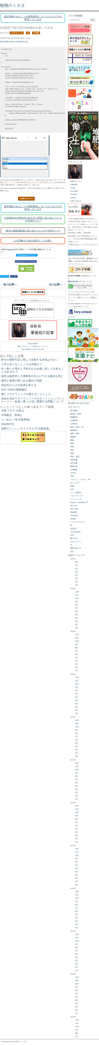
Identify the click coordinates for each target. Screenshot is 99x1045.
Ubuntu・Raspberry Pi (79, 502)
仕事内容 (74, 184)
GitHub (73, 198)
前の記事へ (8, 284)
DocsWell (74, 191)
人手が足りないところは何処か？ (21, 364)
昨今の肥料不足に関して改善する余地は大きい (29, 359)
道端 (72, 453)
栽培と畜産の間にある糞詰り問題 (21, 380)
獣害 (72, 443)
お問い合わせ (75, 201)
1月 (76, 585)
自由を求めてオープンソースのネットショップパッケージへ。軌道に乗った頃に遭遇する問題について (32, 400)
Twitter (72, 188)
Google (73, 519)
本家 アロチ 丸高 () (12, 410)
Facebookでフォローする (26, 261)
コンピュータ (75, 499)
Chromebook (75, 532)
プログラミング (17, 33)
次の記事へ (57, 284)
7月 (76, 565)
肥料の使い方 (75, 548)
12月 (77, 592)
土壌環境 (74, 420)
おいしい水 (74, 483)
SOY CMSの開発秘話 (14, 389)
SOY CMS (74, 509)
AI (71, 545)
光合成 (73, 473)
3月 (76, 578)
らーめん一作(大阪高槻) (15, 419)
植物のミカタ (12, 5)
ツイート (4, 276)
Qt (28, 33)
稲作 (72, 450)
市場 (72, 476)
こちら (86, 244)
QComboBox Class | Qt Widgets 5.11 (14, 41)
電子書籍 (74, 411)
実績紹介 (74, 512)
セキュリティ (75, 542)
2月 (76, 582)
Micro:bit (73, 506)
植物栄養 (74, 430)
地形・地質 (74, 456)
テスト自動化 (75, 492)
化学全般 (74, 463)
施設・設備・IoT (77, 427)
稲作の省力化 (73, 281)
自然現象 (74, 460)
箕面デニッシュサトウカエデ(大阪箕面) (25, 428)
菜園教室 (74, 417)
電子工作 (74, 538)
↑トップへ (23, 1042)
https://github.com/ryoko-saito (33, 349)
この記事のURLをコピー (26, 198)
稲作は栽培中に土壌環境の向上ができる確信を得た (32, 376)
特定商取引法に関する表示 (79, 403)
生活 (72, 551)
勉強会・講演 (75, 414)
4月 (76, 575)
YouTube (73, 194)
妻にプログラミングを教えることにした (33, 346)
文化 (72, 489)
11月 (77, 595)
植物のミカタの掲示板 (33, 292)
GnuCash (74, 515)
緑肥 (72, 447)
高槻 (72, 486)
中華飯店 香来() (11, 415)
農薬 (72, 440)
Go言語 (36, 33)
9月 (76, 602)
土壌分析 (74, 424)
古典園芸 (74, 470)
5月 (76, 572)
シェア (13, 276)
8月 (76, 562)
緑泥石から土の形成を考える (18, 385)
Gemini (11, 249)
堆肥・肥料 (74, 433)
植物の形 (74, 466)
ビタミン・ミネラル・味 (80, 479)
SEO (72, 535)
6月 (76, 569)
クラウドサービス (77, 522)
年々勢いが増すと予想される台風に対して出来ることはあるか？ (32, 370)
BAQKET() (7, 424)
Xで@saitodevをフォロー (26, 255)
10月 (77, 598)
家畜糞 (73, 437)
